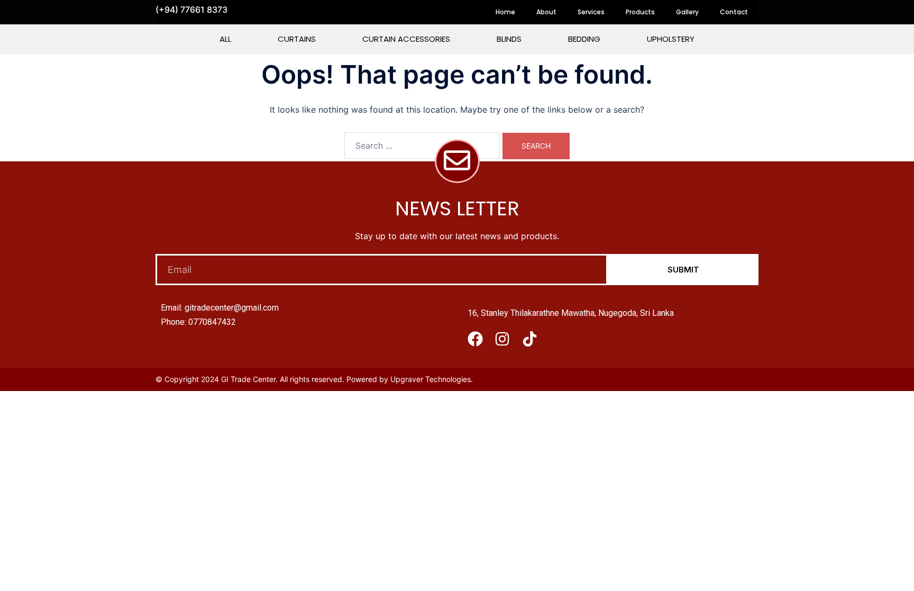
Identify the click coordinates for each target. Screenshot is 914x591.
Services (591, 11)
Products (640, 11)
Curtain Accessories (406, 38)
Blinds (509, 38)
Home (505, 11)
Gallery (687, 11)
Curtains (297, 38)
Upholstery (670, 38)
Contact (734, 11)
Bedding (584, 38)
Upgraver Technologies (430, 379)
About (546, 11)
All (225, 38)
